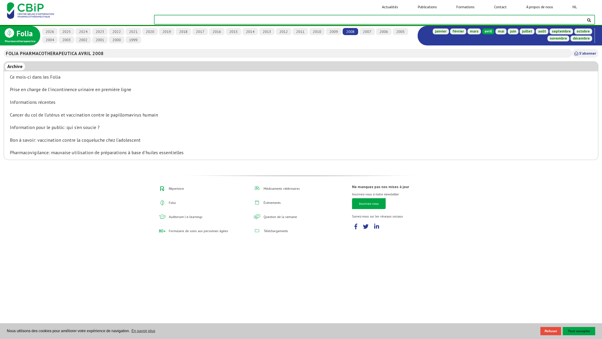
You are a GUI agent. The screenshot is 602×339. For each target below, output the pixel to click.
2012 (283, 31)
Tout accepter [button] (579, 331)
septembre (561, 31)
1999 (133, 39)
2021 (133, 31)
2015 (233, 31)
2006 (384, 31)
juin (513, 31)
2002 (83, 39)
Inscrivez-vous (369, 204)
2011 (300, 31)
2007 (367, 31)
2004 (50, 39)
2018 (183, 31)
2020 (150, 31)
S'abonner (587, 53)
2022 (116, 31)
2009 (333, 31)
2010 (317, 31)
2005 (400, 31)
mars (474, 31)
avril (488, 31)
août (542, 31)
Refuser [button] (551, 331)
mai (501, 31)
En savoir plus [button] (143, 331)
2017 (200, 31)
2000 (116, 39)
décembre (581, 38)
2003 (66, 39)
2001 (100, 39)
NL (574, 6)
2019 (166, 31)
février (458, 31)
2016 (217, 31)
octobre (583, 31)
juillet (527, 31)
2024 (83, 31)
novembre (558, 38)
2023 (100, 31)
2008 (350, 31)
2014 (250, 31)
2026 (50, 31)
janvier (441, 31)
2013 (267, 31)
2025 (66, 31)
